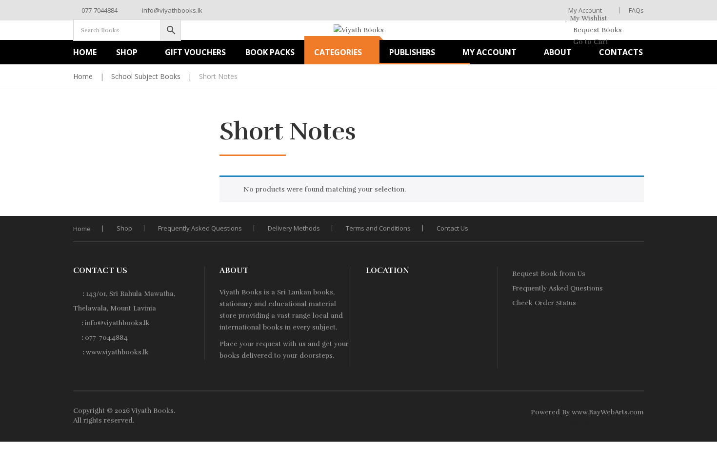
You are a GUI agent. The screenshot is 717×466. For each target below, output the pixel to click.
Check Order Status (544, 303)
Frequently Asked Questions (200, 228)
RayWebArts (608, 412)
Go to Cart (589, 42)
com (636, 412)
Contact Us (452, 228)
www (579, 412)
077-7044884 (99, 10)
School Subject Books (145, 76)
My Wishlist (587, 18)
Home (83, 76)
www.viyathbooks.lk (117, 352)
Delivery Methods (294, 228)
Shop (124, 228)
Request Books (596, 30)
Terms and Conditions (378, 228)
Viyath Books (152, 411)
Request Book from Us (548, 274)
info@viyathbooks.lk (171, 10)
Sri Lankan (294, 292)
